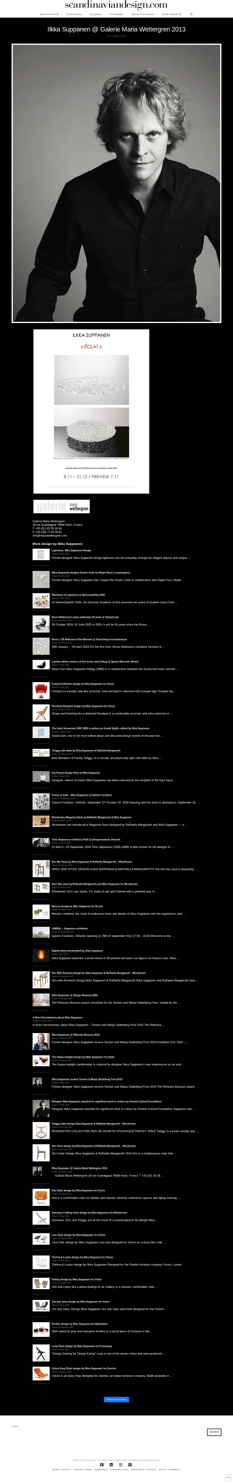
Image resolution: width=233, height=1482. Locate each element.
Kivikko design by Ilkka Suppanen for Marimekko (79, 1323)
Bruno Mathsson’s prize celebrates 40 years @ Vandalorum (85, 617)
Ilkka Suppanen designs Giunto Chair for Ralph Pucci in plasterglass (91, 572)
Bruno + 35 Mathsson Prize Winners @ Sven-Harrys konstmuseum (89, 639)
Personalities (119, 1470)
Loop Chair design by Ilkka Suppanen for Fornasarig (82, 1346)
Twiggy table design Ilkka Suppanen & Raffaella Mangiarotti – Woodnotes (94, 1123)
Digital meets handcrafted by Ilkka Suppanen (77, 950)
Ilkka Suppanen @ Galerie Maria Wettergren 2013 (79, 1168)
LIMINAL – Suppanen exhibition (70, 928)
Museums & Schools (143, 1470)
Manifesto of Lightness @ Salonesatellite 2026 (78, 594)
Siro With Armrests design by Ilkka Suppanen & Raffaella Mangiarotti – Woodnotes (99, 972)
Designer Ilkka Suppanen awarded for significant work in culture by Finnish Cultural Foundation (107, 1101)
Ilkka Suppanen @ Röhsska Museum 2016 (76, 1034)
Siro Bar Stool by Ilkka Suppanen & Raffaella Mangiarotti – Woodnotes (92, 861)
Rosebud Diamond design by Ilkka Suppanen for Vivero (83, 706)
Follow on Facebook (116, 1399)
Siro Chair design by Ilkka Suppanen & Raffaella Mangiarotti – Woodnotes (94, 1145)
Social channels (169, 1470)
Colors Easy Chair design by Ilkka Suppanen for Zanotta (84, 1368)
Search (15, 1426)
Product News (83, 1470)
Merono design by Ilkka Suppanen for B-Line (77, 906)
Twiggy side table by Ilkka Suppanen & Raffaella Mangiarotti (86, 750)
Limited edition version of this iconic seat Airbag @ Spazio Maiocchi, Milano (95, 661)
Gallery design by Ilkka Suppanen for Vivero (77, 1279)
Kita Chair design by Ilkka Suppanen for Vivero (78, 1190)
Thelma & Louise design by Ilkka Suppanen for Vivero (82, 1257)
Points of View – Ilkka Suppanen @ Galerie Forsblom (82, 795)
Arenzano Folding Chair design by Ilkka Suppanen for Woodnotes (89, 1212)
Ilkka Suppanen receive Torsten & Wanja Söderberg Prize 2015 (87, 1079)
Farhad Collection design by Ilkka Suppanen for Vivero (83, 683)
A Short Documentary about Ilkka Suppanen (58, 1017)
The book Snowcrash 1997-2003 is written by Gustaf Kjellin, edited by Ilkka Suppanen (100, 728)
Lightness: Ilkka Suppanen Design (71, 550)
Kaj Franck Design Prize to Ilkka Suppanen (76, 772)
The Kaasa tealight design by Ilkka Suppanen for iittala (83, 1056)
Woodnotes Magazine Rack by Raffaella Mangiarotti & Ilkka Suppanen (92, 817)
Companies (101, 1470)
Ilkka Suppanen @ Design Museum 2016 (75, 995)
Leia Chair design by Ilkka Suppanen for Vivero (78, 1234)
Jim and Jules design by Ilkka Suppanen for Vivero (81, 1301)
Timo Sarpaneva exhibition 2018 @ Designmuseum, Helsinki (86, 839)
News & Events (61, 1470)
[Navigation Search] (191, 14)
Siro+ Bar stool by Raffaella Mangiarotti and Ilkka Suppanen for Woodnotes (95, 883)
